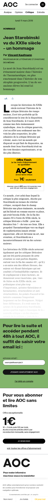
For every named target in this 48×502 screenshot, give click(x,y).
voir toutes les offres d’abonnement (24, 448)
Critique (29, 12)
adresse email (10, 358)
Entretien (41, 12)
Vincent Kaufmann (20, 55)
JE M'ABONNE (24, 441)
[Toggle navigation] (42, 4)
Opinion (19, 12)
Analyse (8, 12)
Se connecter (31, 4)
